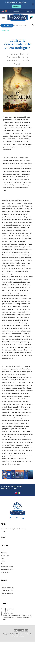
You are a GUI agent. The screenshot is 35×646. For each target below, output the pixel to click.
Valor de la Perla (5, 555)
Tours (2, 558)
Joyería (3, 531)
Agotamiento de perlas (7, 569)
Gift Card (3, 537)
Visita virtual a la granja (7, 566)
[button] (6, 25)
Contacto (3, 596)
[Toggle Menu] (3, 18)
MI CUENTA (29, 11)
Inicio (3, 30)
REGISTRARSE (16, 11)
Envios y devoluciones (7, 593)
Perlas (2, 534)
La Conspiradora (5, 572)
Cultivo (2, 563)
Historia (3, 561)
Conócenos (4, 552)
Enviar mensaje (16, 6)
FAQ (2, 585)
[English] (3, 12)
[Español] (6, 12)
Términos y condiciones (7, 587)
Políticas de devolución (7, 590)
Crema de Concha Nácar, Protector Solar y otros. (13, 529)
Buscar (32, 25)
